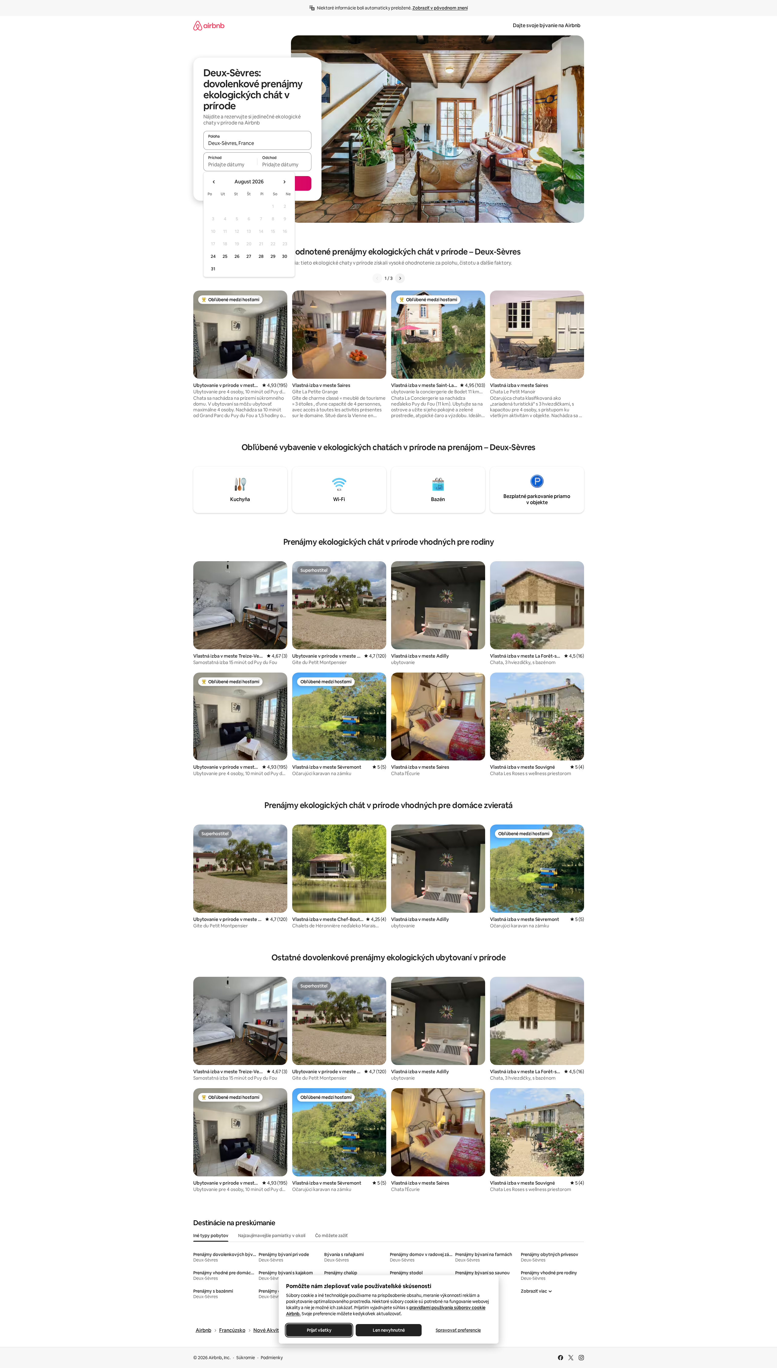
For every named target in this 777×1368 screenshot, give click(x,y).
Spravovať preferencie (458, 1330)
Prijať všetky (319, 1330)
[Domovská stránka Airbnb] (208, 25)
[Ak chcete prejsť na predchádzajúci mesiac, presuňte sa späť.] (214, 182)
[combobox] (257, 143)
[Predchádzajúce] (377, 278)
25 (225, 256)
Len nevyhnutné (388, 1330)
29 (272, 256)
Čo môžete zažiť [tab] (331, 1235)
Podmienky (272, 1357)
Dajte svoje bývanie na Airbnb (546, 25)
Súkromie (245, 1357)
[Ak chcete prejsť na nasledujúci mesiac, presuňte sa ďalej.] (284, 182)
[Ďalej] (400, 278)
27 (248, 256)
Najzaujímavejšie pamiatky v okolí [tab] (271, 1235)
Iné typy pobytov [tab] (210, 1235)
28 (261, 256)
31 (213, 269)
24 (213, 256)
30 (284, 256)
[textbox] (230, 164)
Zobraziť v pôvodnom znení (440, 8)
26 (236, 256)
